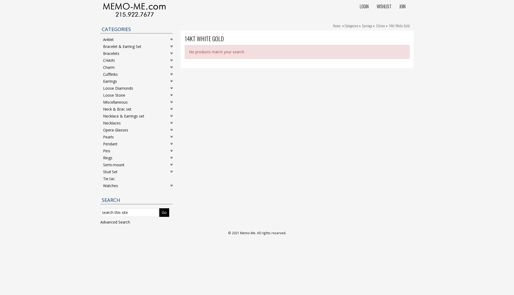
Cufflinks (110, 74)
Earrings (367, 25)
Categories (351, 25)
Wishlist (384, 6)
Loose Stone (114, 95)
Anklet (108, 39)
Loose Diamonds (118, 88)
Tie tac (109, 178)
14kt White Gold (399, 25)
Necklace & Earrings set (123, 116)
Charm (109, 67)
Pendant (110, 143)
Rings (107, 157)
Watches (110, 185)
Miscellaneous (115, 102)
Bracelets (111, 53)
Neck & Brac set (117, 109)
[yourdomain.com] (134, 9)
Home (337, 25)
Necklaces (112, 123)
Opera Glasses (115, 130)
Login (364, 6)
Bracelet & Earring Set (122, 46)
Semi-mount (113, 164)
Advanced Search (115, 222)
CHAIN (109, 60)
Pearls (108, 136)
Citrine (380, 25)
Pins (106, 150)
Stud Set (110, 171)
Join (402, 6)
